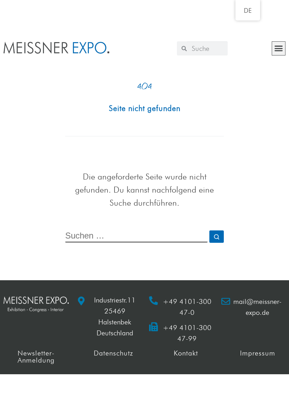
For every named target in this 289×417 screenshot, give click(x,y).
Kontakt (186, 353)
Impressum (257, 353)
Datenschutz (113, 353)
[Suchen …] (216, 236)
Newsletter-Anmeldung (36, 356)
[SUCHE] (136, 236)
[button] (279, 48)
